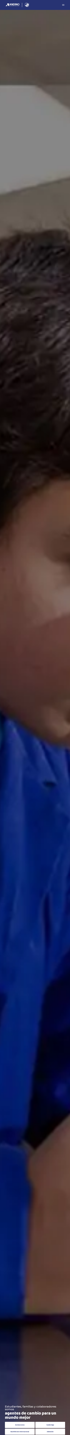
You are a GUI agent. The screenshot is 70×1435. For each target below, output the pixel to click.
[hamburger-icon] (63, 5)
